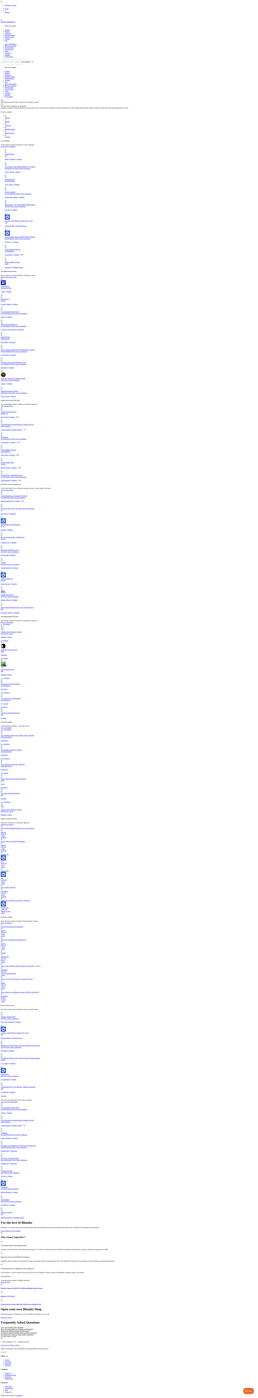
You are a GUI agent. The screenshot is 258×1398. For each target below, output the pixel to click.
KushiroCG (4, 1205)
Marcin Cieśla (5, 468)
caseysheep (4, 891)
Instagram (8, 1363)
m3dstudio (4, 970)
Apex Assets (9, 184)
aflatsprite (8, 267)
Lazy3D (7, 210)
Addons (19, 159)
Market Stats (9, 1379)
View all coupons (6, 923)
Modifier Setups (18, 267)
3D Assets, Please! (7, 613)
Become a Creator (10, 5)
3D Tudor (4, 1051)
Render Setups (21, 226)
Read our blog (5, 1282)
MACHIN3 (4, 342)
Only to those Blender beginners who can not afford (17, 828)
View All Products (11, 44)
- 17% (24, 430)
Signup (7, 12)
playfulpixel (4, 908)
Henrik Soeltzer (10, 226)
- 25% (18, 442)
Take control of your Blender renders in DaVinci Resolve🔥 (20, 992)
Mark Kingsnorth (6, 1217)
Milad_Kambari (10, 159)
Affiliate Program (10, 1375)
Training (15, 242)
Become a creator (6, 1317)
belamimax (4, 996)
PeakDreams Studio (11, 197)
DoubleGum (5, 1151)
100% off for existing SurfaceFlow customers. (15, 900)
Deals (6, 51)
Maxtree (3, 530)
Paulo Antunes (5, 584)
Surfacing (21, 330)
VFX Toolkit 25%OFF (8, 887)
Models (17, 184)
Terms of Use (5, 1345)
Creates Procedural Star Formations (12, 927)
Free (6, 41)
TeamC (3, 384)
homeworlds (5, 555)
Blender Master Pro (7, 501)
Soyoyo (3, 1176)
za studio (3, 718)
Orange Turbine (6, 304)
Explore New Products (8, 146)
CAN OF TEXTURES (8, 330)
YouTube (8, 1365)
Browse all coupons (7, 824)
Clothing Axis (5, 542)
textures (3, 832)
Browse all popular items (9, 277)
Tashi (2, 784)
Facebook (8, 1362)
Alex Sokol (8, 255)
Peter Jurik (4, 514)
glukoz (3, 317)
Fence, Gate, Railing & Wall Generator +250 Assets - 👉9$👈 (21, 966)
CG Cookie (4, 704)
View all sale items (7, 406)
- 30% (19, 468)
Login (7, 9)
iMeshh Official (6, 600)
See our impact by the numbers (10, 1231)
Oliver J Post (5, 396)
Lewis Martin (5, 1079)
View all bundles (6, 728)
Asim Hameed (5, 480)
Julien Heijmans (6, 1192)
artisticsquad (5, 957)
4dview (3, 930)
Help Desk (8, 1386)
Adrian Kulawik (6, 568)
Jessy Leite (4, 417)
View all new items (7, 490)
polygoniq (4, 367)
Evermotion (4, 1092)
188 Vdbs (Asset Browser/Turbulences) (13, 940)
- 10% (17, 417)
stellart (3, 983)
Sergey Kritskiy (6, 1138)
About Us (8, 1373)
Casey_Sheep (9, 172)
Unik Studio (5, 442)
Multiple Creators (6, 637)
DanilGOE (4, 741)
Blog (6, 1390)
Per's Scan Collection (7, 1022)
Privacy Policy (15, 1345)
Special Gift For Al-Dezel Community (13, 841)
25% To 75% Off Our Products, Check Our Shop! (17, 979)
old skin (3, 953)
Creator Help (9, 1388)
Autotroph (19, 1395)
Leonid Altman (5, 430)
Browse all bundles (7, 622)
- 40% (22, 501)
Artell (2, 292)
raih (2, 862)
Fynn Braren (5, 355)
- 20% (21, 255)
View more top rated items (9, 1102)
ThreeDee (4, 655)
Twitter (7, 1360)
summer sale (5, 854)
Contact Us (8, 1392)
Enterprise (8, 1377)
